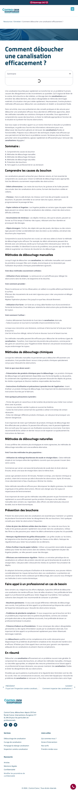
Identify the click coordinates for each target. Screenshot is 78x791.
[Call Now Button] (73, 786)
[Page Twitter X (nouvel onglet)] (10, 724)
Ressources (7, 21)
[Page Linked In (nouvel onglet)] (15, 724)
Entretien (17, 21)
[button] (72, 9)
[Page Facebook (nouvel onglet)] (5, 724)
